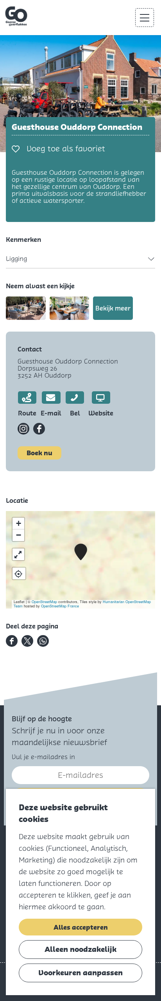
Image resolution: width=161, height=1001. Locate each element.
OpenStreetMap (44, 601)
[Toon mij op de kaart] (19, 573)
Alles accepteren (81, 927)
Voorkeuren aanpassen (80, 973)
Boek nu (39, 453)
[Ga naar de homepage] (17, 16)
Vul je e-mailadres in (43, 757)
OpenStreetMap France (60, 606)
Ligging (16, 259)
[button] (81, 552)
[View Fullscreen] (18, 554)
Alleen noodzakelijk (80, 949)
